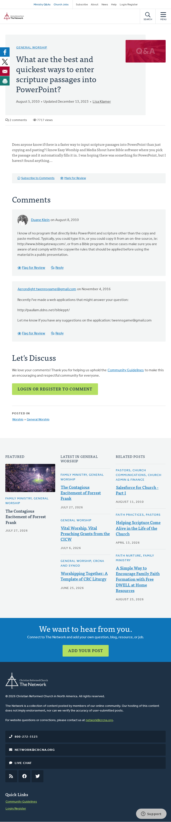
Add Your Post (85, 650)
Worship (17, 419)
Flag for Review (33, 268)
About (94, 4)
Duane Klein (40, 220)
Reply (59, 268)
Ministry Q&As (42, 4)
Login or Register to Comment (55, 389)
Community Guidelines (126, 370)
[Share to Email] (5, 71)
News (105, 4)
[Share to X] (5, 62)
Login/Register (129, 4)
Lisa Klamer (102, 102)
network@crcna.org (99, 720)
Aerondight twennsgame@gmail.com (47, 289)
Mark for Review (75, 178)
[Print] (5, 81)
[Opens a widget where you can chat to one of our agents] (151, 814)
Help (114, 4)
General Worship (31, 47)
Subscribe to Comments (38, 178)
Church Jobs (61, 4)
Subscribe (82, 4)
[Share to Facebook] (5, 52)
